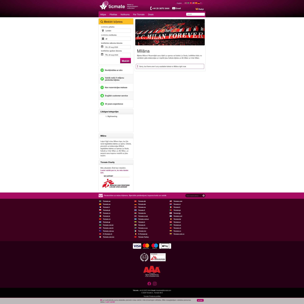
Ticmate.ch (177, 228)
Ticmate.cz (106, 213)
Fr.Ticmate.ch (107, 234)
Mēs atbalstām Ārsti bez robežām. (114, 170)
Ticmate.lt (141, 222)
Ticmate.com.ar (143, 219)
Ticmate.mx (142, 231)
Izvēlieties (107, 27)
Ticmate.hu (142, 213)
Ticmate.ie (106, 216)
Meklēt (125, 61)
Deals (151, 14)
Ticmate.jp (176, 213)
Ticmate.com (177, 201)
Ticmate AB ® (158, 293)
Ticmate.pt (177, 210)
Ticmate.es (106, 204)
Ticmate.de (142, 204)
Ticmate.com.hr (108, 228)
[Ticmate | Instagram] (155, 283)
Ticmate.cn (106, 219)
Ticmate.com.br (108, 225)
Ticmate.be (177, 219)
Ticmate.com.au (108, 231)
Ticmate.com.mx (108, 237)
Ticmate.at (177, 222)
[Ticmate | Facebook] (149, 283)
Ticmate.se (106, 201)
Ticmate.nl (176, 204)
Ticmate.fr (106, 207)
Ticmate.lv (149, 293)
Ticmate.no (142, 207)
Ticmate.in (141, 225)
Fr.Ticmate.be (142, 234)
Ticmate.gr (106, 222)
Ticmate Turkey (143, 237)
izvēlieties (111, 43)
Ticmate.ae (177, 225)
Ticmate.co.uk (143, 216)
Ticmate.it (176, 207)
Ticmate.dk (142, 201)
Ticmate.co (177, 231)
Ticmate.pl (106, 210)
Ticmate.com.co (178, 234)
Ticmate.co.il (177, 216)
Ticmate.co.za (143, 228)
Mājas (103, 14)
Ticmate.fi (141, 210)
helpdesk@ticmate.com (163, 290)
